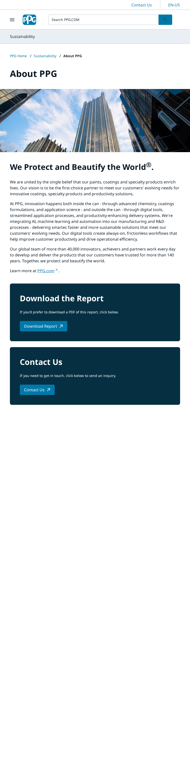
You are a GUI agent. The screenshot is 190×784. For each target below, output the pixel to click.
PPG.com (45, 270)
